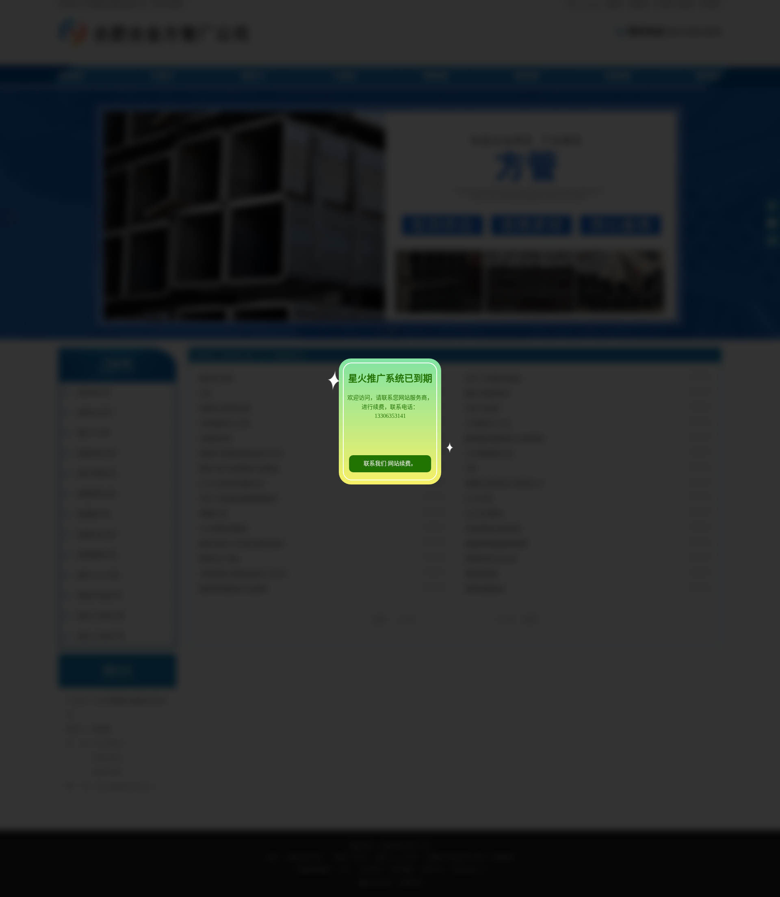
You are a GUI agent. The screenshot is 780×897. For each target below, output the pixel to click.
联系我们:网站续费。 (390, 463)
